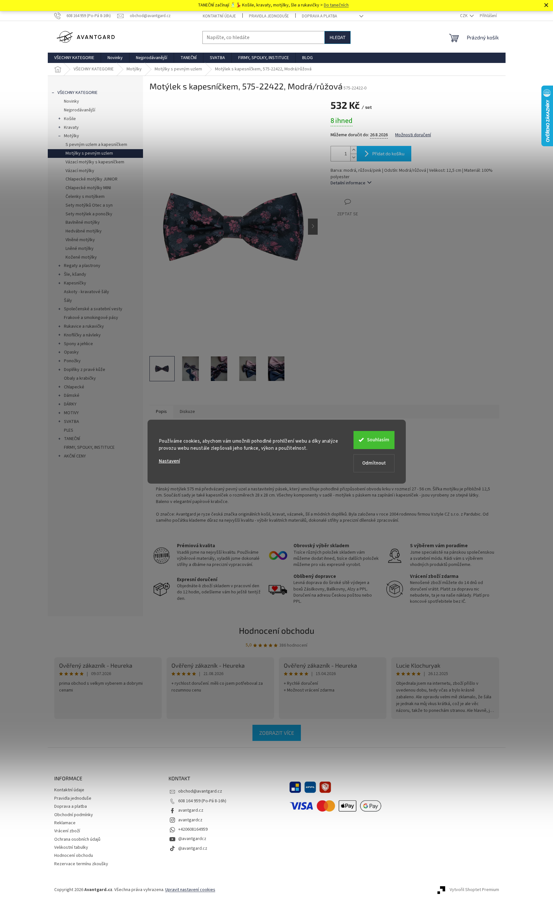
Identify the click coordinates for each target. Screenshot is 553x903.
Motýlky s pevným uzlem (89, 153)
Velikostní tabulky (71, 847)
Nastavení (169, 461)
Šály (68, 300)
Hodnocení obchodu (276, 630)
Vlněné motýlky (80, 240)
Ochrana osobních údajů (77, 839)
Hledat (337, 37)
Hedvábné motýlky (84, 231)
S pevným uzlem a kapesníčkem (96, 144)
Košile (70, 119)
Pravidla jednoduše (269, 16)
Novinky (71, 101)
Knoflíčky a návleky (82, 335)
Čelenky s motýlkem (85, 196)
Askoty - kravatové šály (86, 292)
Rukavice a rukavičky (84, 326)
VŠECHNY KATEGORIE (77, 92)
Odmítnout (374, 463)
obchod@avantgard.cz (200, 791)
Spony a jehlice (78, 344)
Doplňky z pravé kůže (84, 369)
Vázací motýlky (80, 171)
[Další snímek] (313, 227)
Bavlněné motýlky (83, 222)
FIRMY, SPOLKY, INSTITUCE (89, 447)
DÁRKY (70, 404)
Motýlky (71, 136)
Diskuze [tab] (187, 411)
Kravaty (71, 127)
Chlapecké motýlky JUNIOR (92, 179)
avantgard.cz (190, 810)
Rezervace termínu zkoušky (81, 864)
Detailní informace (348, 183)
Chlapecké (74, 387)
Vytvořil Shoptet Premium (474, 890)
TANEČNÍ (72, 439)
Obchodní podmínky (73, 815)
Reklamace (65, 823)
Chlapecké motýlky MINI (88, 188)
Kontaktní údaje (219, 16)
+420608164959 (193, 829)
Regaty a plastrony (82, 265)
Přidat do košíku (388, 153)
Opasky (71, 352)
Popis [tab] (161, 411)
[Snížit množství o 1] (353, 157)
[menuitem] (74, 58)
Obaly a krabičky (80, 378)
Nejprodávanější (79, 110)
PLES (68, 430)
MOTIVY (71, 413)
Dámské (71, 395)
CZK (464, 16)
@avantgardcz (192, 839)
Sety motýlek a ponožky (89, 214)
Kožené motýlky (81, 257)
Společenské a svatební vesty (93, 309)
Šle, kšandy (75, 274)
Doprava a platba (319, 16)
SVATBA (71, 421)
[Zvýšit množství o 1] (353, 150)
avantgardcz (190, 820)
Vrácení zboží (67, 831)
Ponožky (72, 361)
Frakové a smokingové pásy (91, 317)
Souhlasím (378, 439)
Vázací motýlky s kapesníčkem (95, 162)
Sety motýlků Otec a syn (89, 205)
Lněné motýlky (80, 248)
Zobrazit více (276, 733)
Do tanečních (336, 5)
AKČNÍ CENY (75, 456)
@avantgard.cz (192, 848)
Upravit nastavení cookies (190, 890)
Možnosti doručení (413, 135)
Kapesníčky (75, 283)
